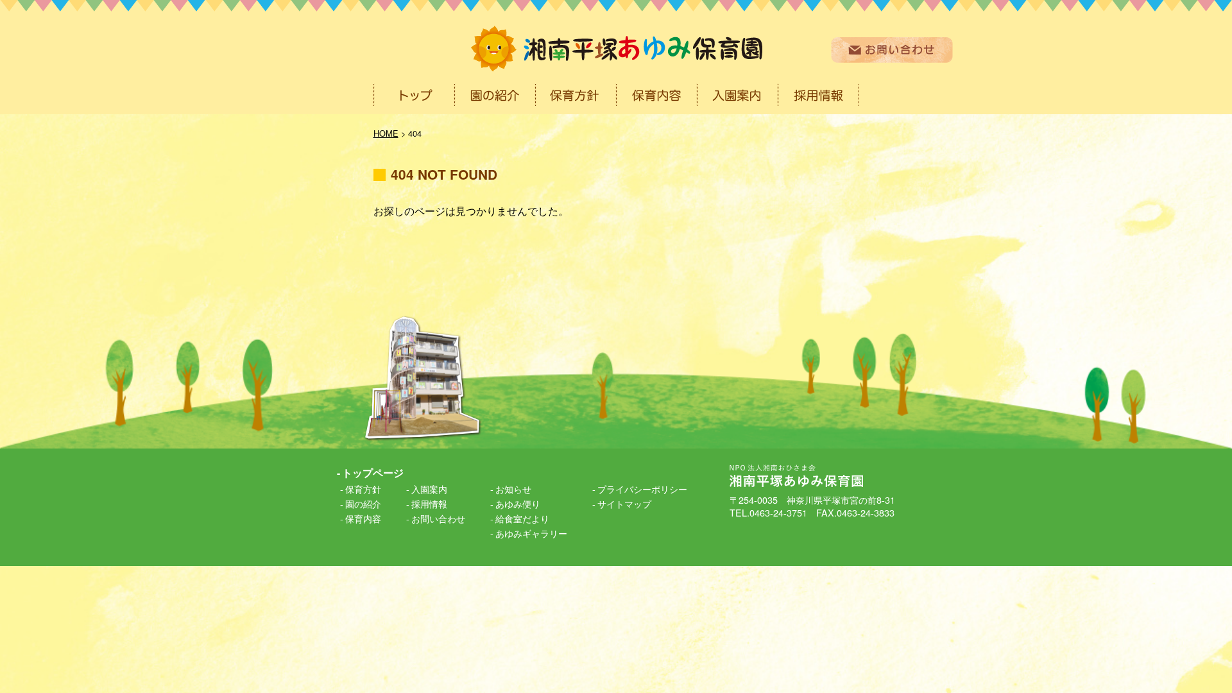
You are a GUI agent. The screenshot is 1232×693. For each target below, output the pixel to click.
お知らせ (513, 488)
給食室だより (522, 518)
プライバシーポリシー (642, 488)
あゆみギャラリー (531, 533)
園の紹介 (363, 503)
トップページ (373, 472)
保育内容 (363, 518)
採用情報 (429, 503)
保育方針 (363, 488)
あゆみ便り (517, 503)
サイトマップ (624, 503)
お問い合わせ (438, 518)
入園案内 (429, 488)
